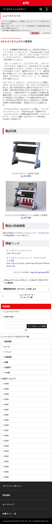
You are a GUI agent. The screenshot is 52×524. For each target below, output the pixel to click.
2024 (7, 394)
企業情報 (8, 357)
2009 (7, 472)
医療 (6, 362)
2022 (7, 404)
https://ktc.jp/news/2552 (39, 272)
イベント (8, 352)
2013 (7, 451)
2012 (7, 456)
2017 (7, 430)
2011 (6, 461)
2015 (7, 441)
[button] (46, 9)
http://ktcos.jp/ (14, 253)
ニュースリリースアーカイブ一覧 (26, 296)
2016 (7, 435)
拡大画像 (27, 176)
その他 (7, 373)
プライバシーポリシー (12, 486)
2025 (7, 389)
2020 (7, 415)
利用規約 (6, 495)
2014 (7, 446)
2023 (7, 399)
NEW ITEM (9, 317)
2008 (7, 477)
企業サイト (7, 514)
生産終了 (8, 367)
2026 (7, 384)
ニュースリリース (12, 312)
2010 (7, 467)
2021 (7, 410)
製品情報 (8, 341)
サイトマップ (8, 504)
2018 (7, 425)
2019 (7, 420)
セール (7, 347)
